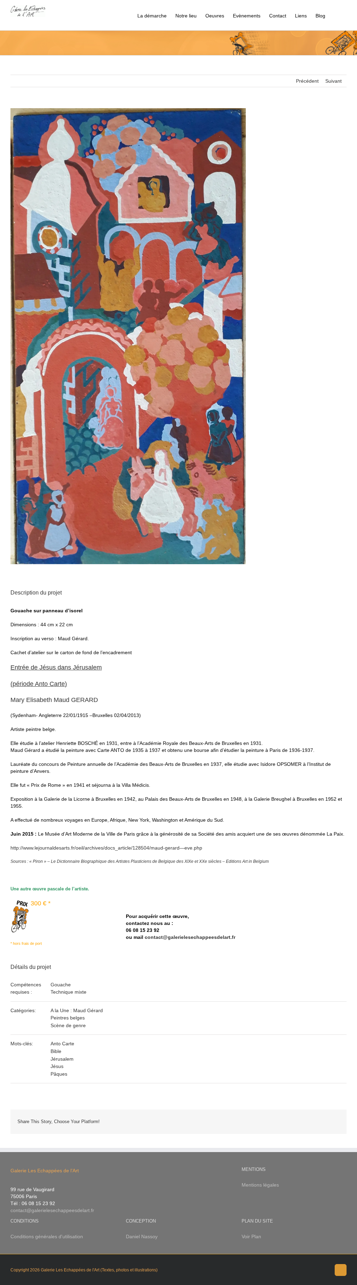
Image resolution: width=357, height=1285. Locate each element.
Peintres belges (68, 1018)
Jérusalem (62, 1059)
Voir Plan (251, 1236)
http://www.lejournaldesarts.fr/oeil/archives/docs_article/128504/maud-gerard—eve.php (106, 848)
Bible (56, 1051)
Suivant (333, 81)
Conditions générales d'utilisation (46, 1236)
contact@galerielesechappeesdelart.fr (190, 937)
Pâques (59, 1074)
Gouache (61, 984)
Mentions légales (260, 1185)
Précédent (307, 81)
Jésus (57, 1066)
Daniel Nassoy (142, 1236)
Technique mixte (68, 992)
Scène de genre (68, 1025)
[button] (336, 15)
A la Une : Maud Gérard (77, 1010)
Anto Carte (62, 1043)
